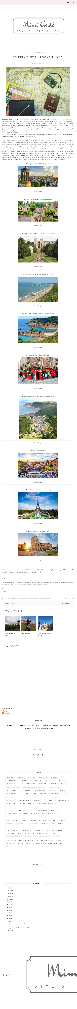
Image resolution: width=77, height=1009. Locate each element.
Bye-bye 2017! (25, 633)
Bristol (63, 783)
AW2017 (47, 780)
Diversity (64, 793)
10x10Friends (10, 777)
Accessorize (54, 777)
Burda (24, 787)
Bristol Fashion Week (13, 787)
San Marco (17, 827)
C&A (39, 787)
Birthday (20, 783)
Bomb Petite (54, 783)
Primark (53, 823)
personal (52, 820)
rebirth (60, 823)
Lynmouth (59, 807)
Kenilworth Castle (23, 807)
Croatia (20, 793)
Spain (66, 827)
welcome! (21, 843)
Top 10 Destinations (37, 599)
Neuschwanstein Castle (14, 817)
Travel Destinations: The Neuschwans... (44, 635)
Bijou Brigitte (11, 783)
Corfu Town (62, 790)
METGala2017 (23, 813)
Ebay (34, 797)
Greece (9, 803)
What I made (30, 843)
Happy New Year (41, 803)
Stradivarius (15, 830)
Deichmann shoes (54, 793)
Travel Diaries (57, 837)
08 (10, 907)
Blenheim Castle (43, 783)
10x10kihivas (31, 777)
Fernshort (36, 800)
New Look (26, 817)
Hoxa (49, 803)
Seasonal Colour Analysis (39, 827)
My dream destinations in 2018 (19, 928)
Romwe (9, 827)
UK (64, 837)
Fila (43, 800)
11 (10, 902)
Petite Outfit (33, 823)
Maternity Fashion (41, 810)
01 (10, 921)
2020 (9, 891)
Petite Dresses (62, 820)
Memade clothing (12, 813)
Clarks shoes (56, 787)
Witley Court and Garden (44, 843)
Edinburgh (47, 797)
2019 (9, 893)
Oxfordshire (24, 820)
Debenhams (43, 793)
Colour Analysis (11, 790)
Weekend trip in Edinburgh (10, 635)
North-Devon (51, 817)
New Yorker (35, 817)
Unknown (7, 713)
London (51, 807)
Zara (8, 846)
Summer (45, 830)
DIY (7, 797)
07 (10, 910)
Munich (54, 813)
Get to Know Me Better (62, 800)
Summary (37, 830)
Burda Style (31, 787)
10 (10, 904)
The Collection (29, 833)
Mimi (35, 63)
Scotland (25, 827)
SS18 (8, 830)
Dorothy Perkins (16, 797)
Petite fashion (11, 823)
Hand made (22, 803)
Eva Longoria (10, 800)
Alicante (23, 780)
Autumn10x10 (38, 780)
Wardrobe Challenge (31, 840)
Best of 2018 (62, 780)
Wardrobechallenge (47, 840)
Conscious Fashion (24, 790)
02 (10, 918)
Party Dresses (43, 820)
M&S (15, 810)
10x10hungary (21, 777)
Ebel (39, 797)
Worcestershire (59, 843)
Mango (31, 810)
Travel (48, 837)
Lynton (9, 810)
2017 (9, 930)
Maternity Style (55, 810)
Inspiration (57, 803)
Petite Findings (22, 823)
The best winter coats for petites (20, 924)
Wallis (20, 840)
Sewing (51, 827)
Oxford (15, 820)
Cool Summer (52, 790)
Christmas (46, 787)
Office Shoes (61, 817)
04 (10, 913)
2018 (9, 896)
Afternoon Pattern (12, 780)
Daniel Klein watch (31, 793)
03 (10, 916)
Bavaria (54, 780)
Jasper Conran (11, 807)
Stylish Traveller (25, 599)
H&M (14, 803)
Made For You (23, 810)
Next (43, 817)
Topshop (41, 837)
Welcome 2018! (48, 599)
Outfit (9, 820)
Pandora (33, 820)
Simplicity (59, 827)
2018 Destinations (37, 52)
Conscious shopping (39, 790)
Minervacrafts (34, 813)
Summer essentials (56, 830)
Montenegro (46, 813)
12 (10, 899)
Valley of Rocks (11, 840)
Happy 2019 (31, 803)
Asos (30, 780)
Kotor (34, 807)
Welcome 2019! (11, 843)
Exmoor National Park (23, 800)
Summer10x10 (10, 833)
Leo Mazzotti (42, 807)
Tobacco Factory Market (14, 837)
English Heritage (58, 797)
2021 (9, 888)
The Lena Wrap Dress (42, 833)
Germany (50, 800)
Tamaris (19, 833)
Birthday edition (31, 783)
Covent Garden (11, 793)
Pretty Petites (44, 823)
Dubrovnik (27, 797)
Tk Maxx (53, 833)
